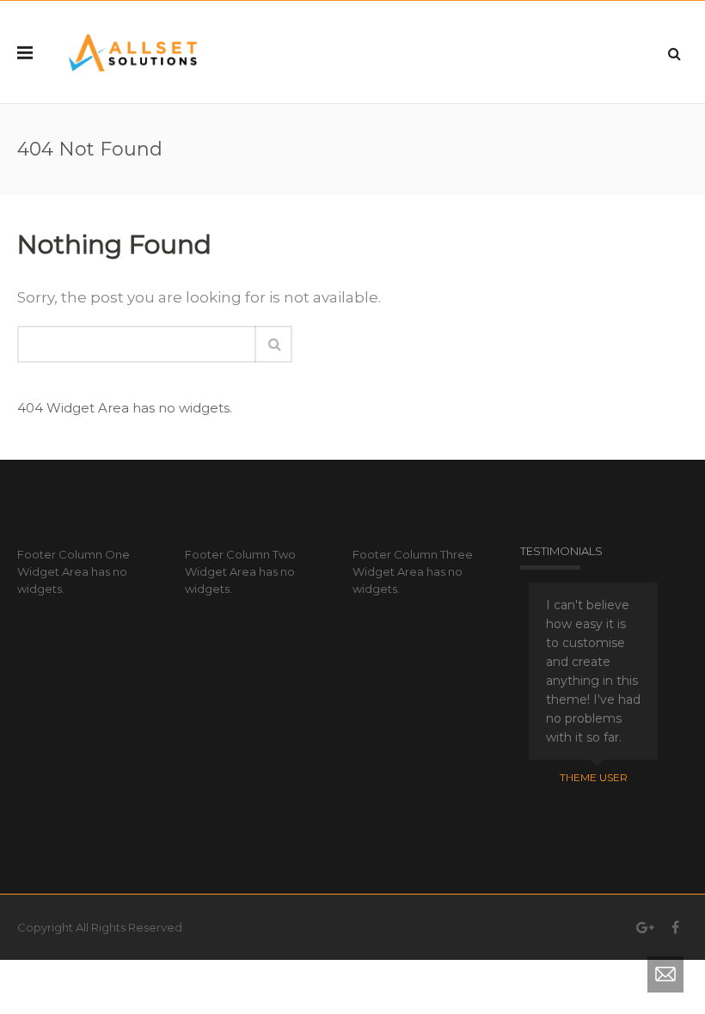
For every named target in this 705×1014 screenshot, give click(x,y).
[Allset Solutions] (133, 52)
